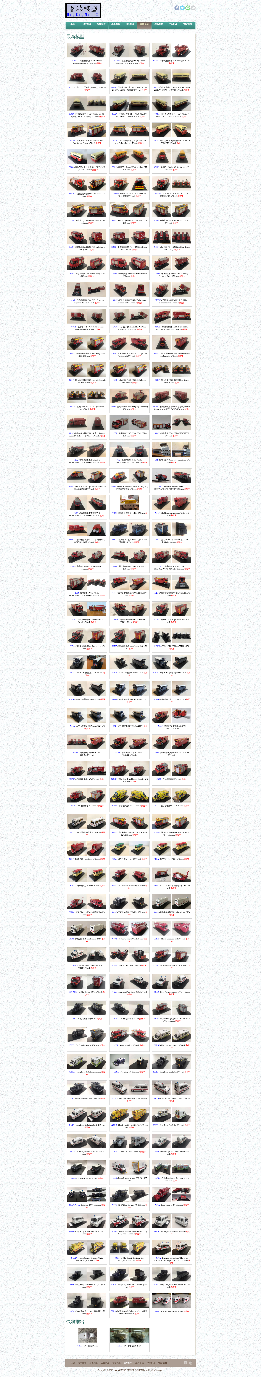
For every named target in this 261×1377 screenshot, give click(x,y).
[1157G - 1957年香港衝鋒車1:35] (119, 1341)
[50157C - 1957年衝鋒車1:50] (77, 1341)
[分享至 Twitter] (182, 9)
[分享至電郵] (193, 9)
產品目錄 (159, 24)
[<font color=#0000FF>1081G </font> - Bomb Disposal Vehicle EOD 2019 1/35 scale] (119, 1174)
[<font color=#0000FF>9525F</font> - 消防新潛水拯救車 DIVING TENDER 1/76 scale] (161, 748)
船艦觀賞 (101, 24)
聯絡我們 (187, 24)
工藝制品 (115, 24)
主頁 (73, 24)
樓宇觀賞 (87, 24)
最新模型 (144, 24)
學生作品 (173, 24)
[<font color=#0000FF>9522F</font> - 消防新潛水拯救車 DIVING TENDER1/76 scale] (161, 722)
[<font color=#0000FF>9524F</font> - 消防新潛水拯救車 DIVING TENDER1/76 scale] (119, 748)
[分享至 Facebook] (176, 9)
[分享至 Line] (187, 9)
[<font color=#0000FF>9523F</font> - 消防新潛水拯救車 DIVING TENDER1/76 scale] (77, 748)
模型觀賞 (130, 24)
